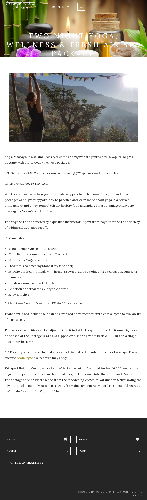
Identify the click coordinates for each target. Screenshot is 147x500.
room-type (25, 358)
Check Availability (27, 462)
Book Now (61, 7)
